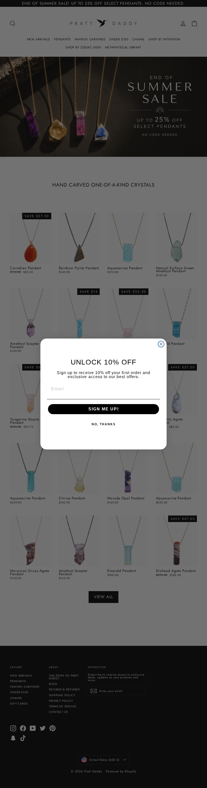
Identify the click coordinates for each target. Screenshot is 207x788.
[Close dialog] (161, 344)
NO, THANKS (104, 424)
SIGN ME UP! (103, 409)
